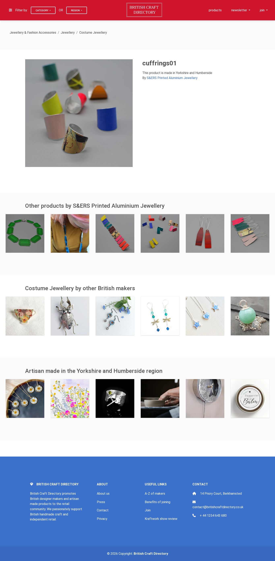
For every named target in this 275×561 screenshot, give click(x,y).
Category (42, 10)
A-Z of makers (155, 493)
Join (148, 510)
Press (101, 502)
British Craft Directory (151, 554)
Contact (103, 510)
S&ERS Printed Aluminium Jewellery (172, 78)
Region (75, 10)
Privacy (102, 519)
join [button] (262, 10)
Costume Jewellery (93, 32)
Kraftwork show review (161, 519)
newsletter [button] (239, 10)
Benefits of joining (157, 502)
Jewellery (68, 32)
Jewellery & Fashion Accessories (33, 32)
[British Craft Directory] (144, 10)
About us (103, 493)
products (215, 10)
